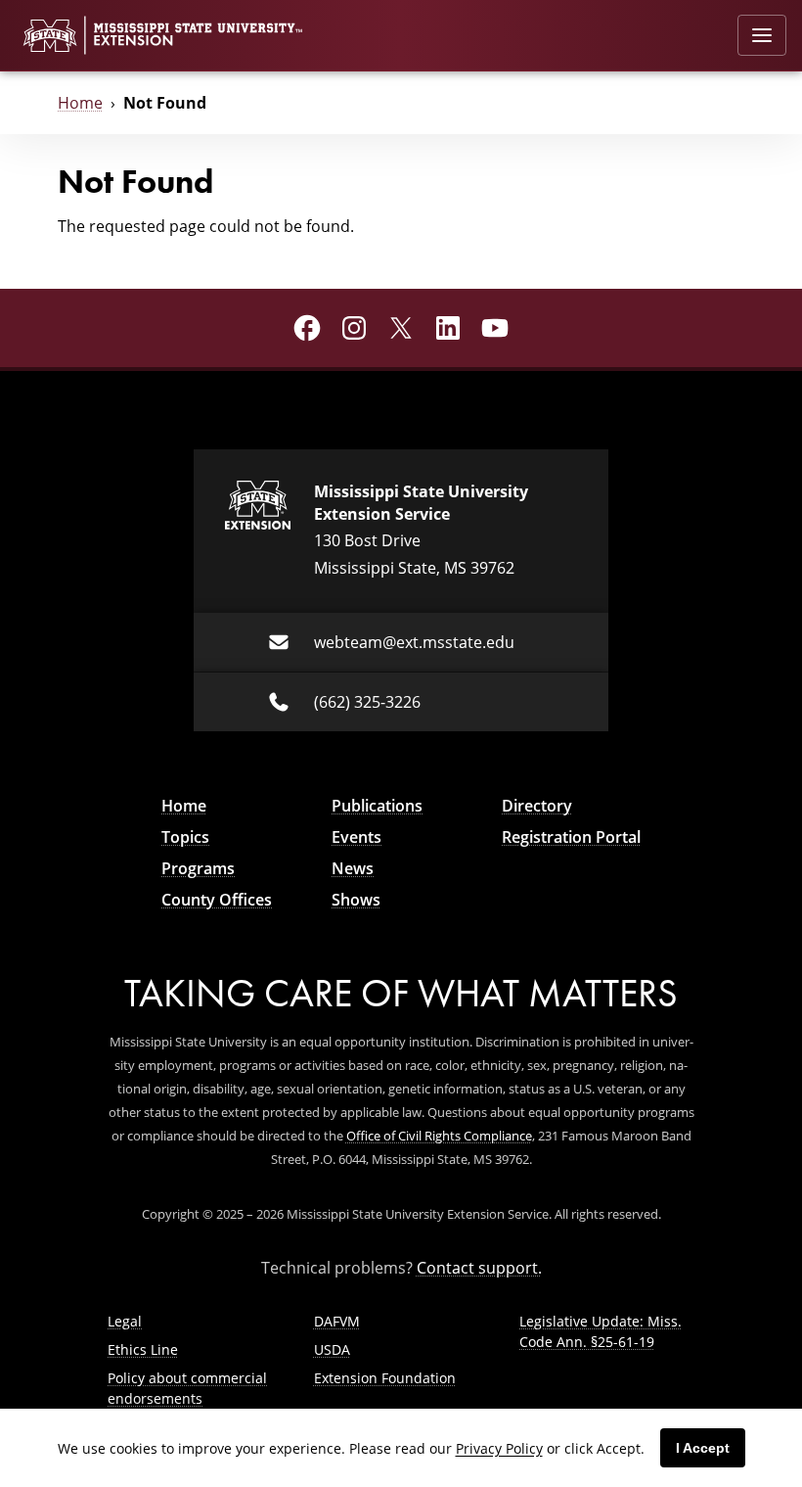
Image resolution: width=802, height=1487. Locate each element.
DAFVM (337, 1321)
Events (356, 837)
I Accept (703, 1448)
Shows (356, 899)
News (353, 868)
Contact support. (479, 1267)
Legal (125, 1321)
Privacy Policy (499, 1448)
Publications (377, 805)
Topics (185, 837)
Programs (198, 868)
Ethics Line (143, 1349)
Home (80, 103)
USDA (332, 1349)
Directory (537, 805)
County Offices (216, 899)
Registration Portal (571, 837)
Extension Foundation (385, 1378)
